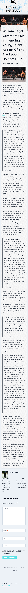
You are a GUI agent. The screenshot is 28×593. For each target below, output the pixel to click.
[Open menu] (24, 6)
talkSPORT (5, 115)
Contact (21, 568)
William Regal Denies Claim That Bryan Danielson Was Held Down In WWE (6, 485)
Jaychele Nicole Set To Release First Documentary (21, 483)
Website (5, 546)
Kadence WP (6, 586)
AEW (3, 27)
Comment (6, 508)
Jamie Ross (7, 63)
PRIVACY (14, 571)
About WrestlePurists (10, 568)
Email (5, 538)
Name (5, 530)
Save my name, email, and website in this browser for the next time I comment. (14, 551)
